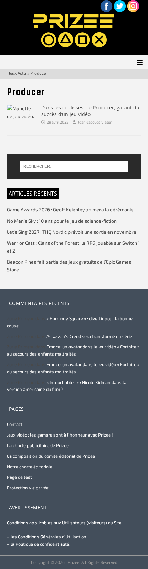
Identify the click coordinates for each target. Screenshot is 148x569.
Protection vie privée (28, 487)
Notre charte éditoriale (29, 466)
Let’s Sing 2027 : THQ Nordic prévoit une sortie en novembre (71, 232)
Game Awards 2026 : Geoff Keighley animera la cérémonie (70, 209)
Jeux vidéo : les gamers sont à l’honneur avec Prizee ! (60, 435)
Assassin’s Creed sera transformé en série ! (90, 336)
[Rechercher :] (74, 166)
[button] (138, 62)
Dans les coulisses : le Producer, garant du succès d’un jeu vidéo (90, 110)
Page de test (19, 477)
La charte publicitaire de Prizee (38, 445)
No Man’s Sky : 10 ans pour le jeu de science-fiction (62, 221)
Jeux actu (17, 73)
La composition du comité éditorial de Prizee (51, 456)
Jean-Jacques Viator (95, 122)
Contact (14, 424)
